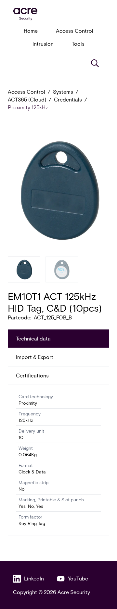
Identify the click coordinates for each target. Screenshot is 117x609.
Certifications (32, 375)
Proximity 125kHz (28, 107)
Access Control (74, 31)
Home (31, 31)
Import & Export (34, 357)
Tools (78, 44)
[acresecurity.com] (58, 14)
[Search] (95, 63)
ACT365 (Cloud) (27, 99)
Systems (63, 92)
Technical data (33, 338)
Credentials (68, 99)
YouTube (78, 578)
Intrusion (43, 44)
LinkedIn (34, 578)
